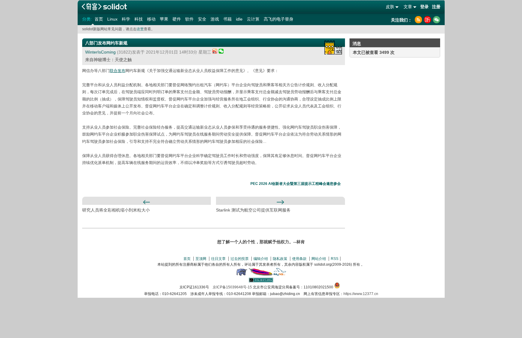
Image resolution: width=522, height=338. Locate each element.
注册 (436, 6)
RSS (334, 259)
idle (239, 19)
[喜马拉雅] (427, 19)
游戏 (215, 19)
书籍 (227, 19)
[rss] (418, 19)
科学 (126, 19)
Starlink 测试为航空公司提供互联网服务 (253, 210)
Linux (112, 19)
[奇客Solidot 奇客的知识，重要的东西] (104, 6)
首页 (99, 19)
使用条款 (299, 259)
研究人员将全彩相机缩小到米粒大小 (116, 210)
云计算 (253, 19)
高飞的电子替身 (278, 19)
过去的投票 (239, 259)
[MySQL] (280, 274)
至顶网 (200, 259)
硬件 (176, 19)
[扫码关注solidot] (436, 19)
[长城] (333, 47)
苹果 (164, 19)
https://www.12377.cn (360, 294)
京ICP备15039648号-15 (232, 287)
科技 (138, 19)
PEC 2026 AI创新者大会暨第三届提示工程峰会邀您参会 (295, 184)
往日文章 (218, 259)
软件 (189, 19)
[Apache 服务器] (261, 274)
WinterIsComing (100, 52)
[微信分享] (221, 52)
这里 (140, 29)
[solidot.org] (261, 281)
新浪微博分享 (215, 51)
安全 (202, 19)
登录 (424, 6)
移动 (151, 19)
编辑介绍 (260, 259)
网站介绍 (318, 259)
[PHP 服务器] (242, 274)
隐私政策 (280, 259)
